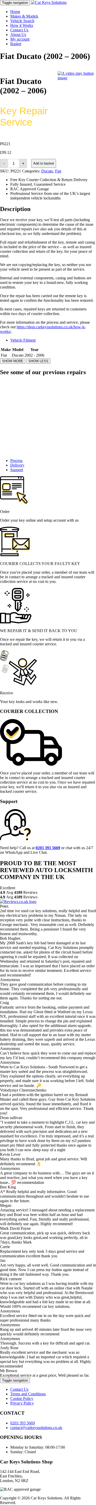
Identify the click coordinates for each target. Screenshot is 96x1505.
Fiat (58, 171)
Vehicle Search (22, 21)
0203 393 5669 (22, 1423)
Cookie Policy (21, 1398)
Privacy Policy (22, 1403)
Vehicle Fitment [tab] (23, 340)
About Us (18, 34)
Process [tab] (16, 460)
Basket (15, 44)
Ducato (47, 171)
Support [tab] (16, 470)
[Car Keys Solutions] (49, 2)
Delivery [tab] (17, 465)
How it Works (21, 25)
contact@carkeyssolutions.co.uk (36, 1427)
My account (19, 39)
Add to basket (43, 163)
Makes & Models (24, 16)
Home (15, 11)
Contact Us (19, 30)
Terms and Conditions (28, 1394)
